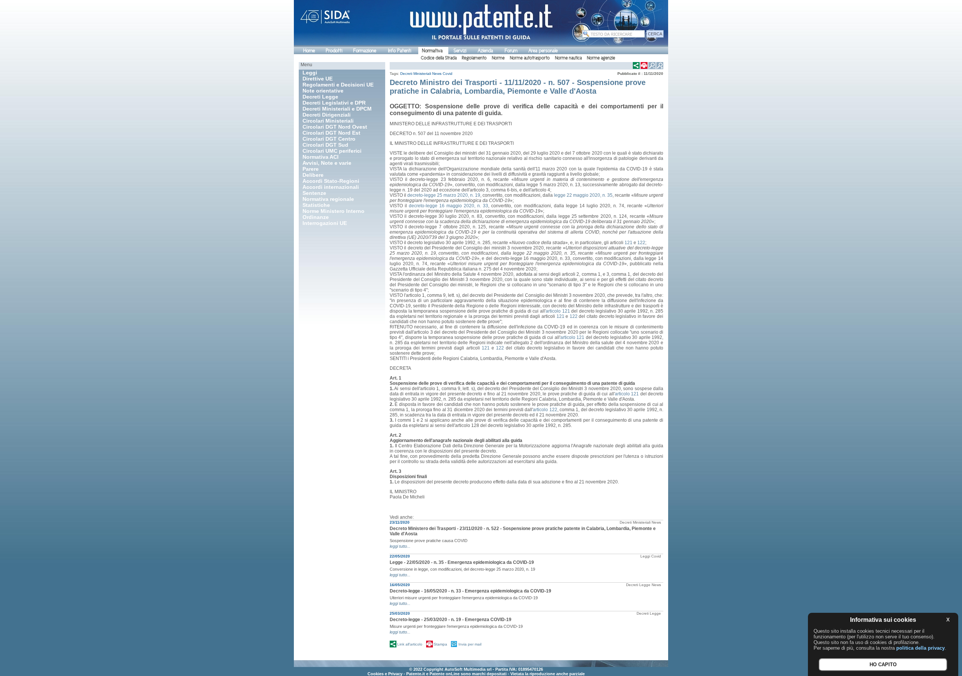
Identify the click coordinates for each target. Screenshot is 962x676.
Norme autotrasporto (530, 58)
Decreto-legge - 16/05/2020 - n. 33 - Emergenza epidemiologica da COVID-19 (470, 591)
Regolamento (474, 58)
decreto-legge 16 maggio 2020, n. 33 (448, 205)
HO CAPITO (883, 665)
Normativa (432, 50)
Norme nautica (568, 58)
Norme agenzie (601, 58)
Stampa (440, 644)
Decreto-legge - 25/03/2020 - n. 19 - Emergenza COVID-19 (450, 619)
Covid (447, 73)
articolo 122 (545, 409)
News (437, 73)
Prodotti (334, 50)
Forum (511, 50)
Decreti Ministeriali (415, 73)
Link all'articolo (409, 644)
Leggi (645, 556)
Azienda (485, 50)
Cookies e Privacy (385, 673)
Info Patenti (399, 50)
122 (641, 242)
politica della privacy (920, 648)
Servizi (460, 50)
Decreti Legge (638, 585)
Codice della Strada (439, 58)
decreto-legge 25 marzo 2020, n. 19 (443, 195)
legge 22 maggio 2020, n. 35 (583, 195)
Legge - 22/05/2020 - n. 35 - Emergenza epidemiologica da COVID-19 (462, 562)
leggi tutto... (400, 546)
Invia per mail (469, 644)
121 (628, 242)
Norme (498, 58)
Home (309, 50)
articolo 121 (558, 311)
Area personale (543, 50)
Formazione (364, 50)
